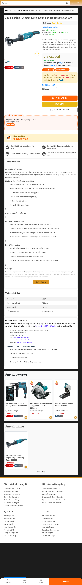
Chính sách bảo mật (11, 491)
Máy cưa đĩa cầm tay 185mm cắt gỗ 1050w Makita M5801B (16, 406)
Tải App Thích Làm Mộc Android (53, 500)
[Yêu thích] (73, 3)
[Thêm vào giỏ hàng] (26, 417)
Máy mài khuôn (51, 30)
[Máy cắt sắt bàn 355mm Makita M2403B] (41, 391)
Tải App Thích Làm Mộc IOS (52, 503)
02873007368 (20, 139)
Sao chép (10, 125)
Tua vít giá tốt (8, 524)
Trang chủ (7, 10)
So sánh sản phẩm (48, 521)
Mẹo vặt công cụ (48, 527)
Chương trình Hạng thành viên (52, 497)
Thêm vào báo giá (61, 110)
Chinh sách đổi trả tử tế (12, 488)
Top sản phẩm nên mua (50, 530)
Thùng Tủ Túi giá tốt (11, 533)
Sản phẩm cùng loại (15, 375)
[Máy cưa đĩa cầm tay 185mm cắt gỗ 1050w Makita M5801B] (16, 391)
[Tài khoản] (77, 3)
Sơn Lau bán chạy (10, 536)
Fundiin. (62, 80)
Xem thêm (40, 282)
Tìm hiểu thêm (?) (48, 85)
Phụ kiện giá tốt (9, 530)
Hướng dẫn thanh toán (11, 497)
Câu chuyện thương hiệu (50, 524)
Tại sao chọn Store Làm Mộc (52, 491)
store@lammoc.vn (19, 333)
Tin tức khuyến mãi (48, 516)
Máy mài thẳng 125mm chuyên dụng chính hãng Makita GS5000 (14, 458)
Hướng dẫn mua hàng (11, 500)
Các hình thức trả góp (11, 503)
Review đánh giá (47, 519)
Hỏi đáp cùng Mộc (48, 536)
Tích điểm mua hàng (49, 494)
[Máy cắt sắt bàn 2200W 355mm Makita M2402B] (66, 391)
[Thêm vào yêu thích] (37, 54)
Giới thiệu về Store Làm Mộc (52, 488)
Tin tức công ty (47, 533)
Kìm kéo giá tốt (9, 521)
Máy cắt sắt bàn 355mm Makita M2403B (40, 405)
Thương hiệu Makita (21, 10)
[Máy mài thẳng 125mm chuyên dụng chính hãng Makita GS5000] (16, 443)
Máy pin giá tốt (9, 516)
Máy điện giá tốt (9, 519)
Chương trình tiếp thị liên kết (13, 506)
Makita (54, 32)
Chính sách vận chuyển (12, 494)
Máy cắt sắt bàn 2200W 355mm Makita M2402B (64, 405)
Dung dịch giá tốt (9, 527)
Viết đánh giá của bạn (50, 27)
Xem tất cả (41, 472)
